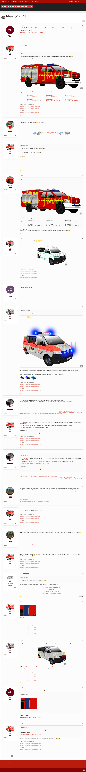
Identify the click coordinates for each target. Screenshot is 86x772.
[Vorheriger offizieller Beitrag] (80, 596)
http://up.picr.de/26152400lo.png (53, 666)
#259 (82, 687)
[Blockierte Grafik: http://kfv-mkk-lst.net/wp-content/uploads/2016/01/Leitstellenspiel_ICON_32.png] (69, 412)
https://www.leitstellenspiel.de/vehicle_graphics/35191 (30, 108)
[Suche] (82, 1)
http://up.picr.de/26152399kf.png (32, 666)
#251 (82, 452)
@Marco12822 (23, 99)
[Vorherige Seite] (4, 756)
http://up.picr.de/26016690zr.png (52, 93)
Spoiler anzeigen (24, 430)
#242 (82, 43)
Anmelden (71, 1)
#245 (82, 175)
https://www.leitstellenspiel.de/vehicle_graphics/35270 (30, 106)
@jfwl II (21, 690)
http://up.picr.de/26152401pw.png (73, 666)
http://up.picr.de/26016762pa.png (52, 100)
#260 (82, 723)
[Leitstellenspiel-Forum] (43, 6)
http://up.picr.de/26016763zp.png (71, 100)
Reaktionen (5, 57)
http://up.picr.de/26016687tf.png (33, 93)
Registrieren (77, 1)
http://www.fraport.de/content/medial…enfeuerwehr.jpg (30, 717)
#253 (82, 508)
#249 (82, 398)
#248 (82, 306)
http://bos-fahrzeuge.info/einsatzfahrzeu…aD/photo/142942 (31, 32)
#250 (82, 419)
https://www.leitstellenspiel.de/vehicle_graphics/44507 (30, 112)
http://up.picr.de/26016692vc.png (71, 93)
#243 (82, 119)
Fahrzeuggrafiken (50, 133)
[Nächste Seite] (20, 756)
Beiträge (5, 58)
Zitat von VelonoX (25, 53)
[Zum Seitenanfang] (84, 770)
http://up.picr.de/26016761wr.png (33, 100)
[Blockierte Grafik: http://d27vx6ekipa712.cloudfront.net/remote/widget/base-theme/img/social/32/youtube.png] (51, 413)
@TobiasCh (24, 422)
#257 (82, 601)
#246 (82, 238)
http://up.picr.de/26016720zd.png (33, 96)
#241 (82, 25)
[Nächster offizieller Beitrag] (82, 596)
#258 (82, 640)
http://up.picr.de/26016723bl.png (71, 96)
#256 (82, 573)
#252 (82, 486)
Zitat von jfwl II (25, 179)
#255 (82, 551)
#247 (82, 284)
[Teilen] (83, 21)
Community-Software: (43, 770)
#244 (82, 141)
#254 (82, 529)
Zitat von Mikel (25, 145)
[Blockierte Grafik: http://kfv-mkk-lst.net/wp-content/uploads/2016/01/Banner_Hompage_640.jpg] (38, 410)
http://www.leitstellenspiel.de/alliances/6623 (42, 501)
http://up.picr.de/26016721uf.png (52, 96)
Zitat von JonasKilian (26, 310)
